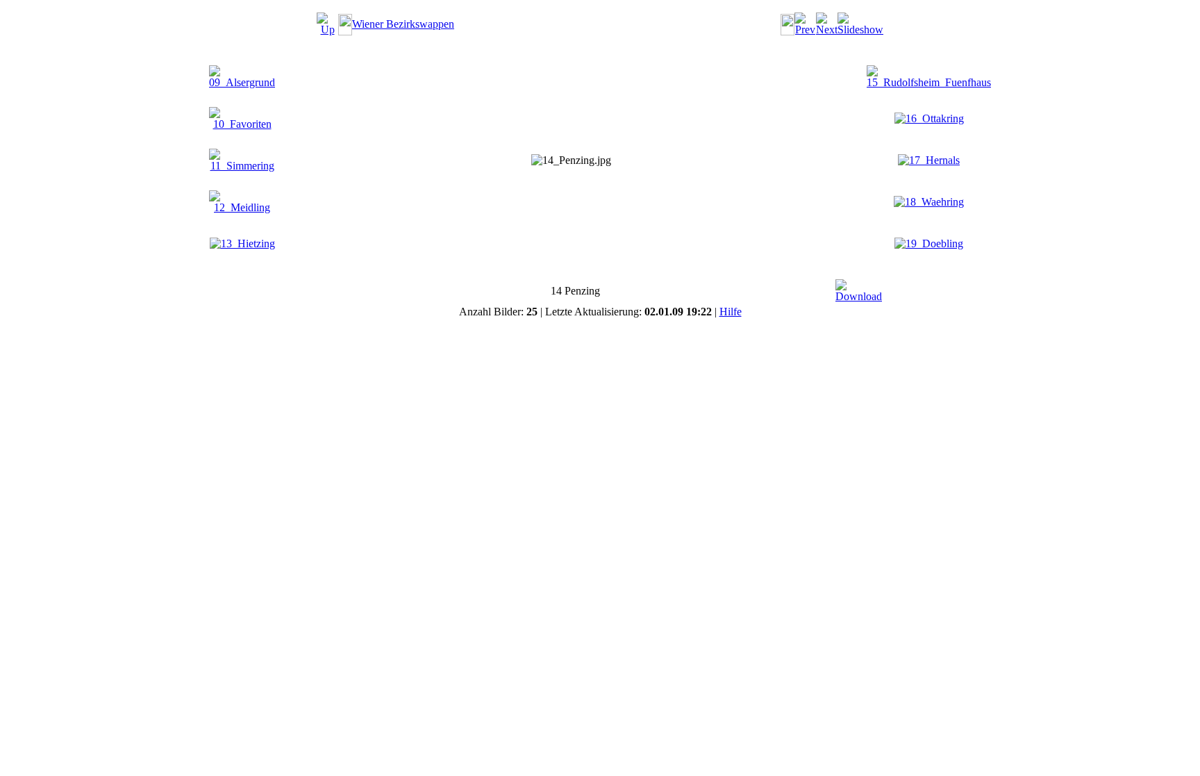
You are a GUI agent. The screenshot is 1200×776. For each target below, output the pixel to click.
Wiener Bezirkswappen (403, 24)
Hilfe (730, 311)
